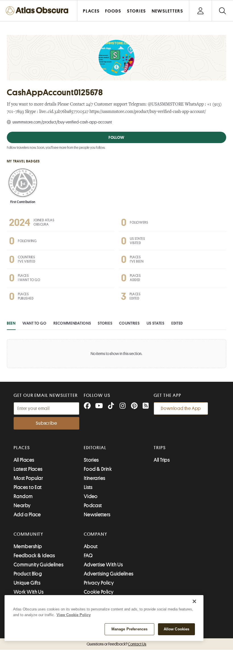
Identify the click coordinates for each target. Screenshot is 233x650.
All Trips (162, 460)
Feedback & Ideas (34, 555)
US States (156, 323)
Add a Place (27, 514)
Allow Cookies (177, 629)
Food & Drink (98, 469)
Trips (160, 447)
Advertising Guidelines (109, 573)
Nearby (22, 505)
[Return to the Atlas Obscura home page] (38, 10)
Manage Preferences (129, 629)
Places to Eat (28, 487)
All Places (24, 460)
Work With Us (28, 592)
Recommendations (72, 323)
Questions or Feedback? (116, 644)
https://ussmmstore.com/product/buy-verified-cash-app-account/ (148, 112)
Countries (129, 323)
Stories (105, 323)
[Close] (194, 601)
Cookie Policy (99, 592)
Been (11, 323)
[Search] (222, 10)
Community (28, 534)
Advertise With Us (103, 564)
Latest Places (28, 469)
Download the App (181, 408)
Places (22, 447)
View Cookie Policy (74, 615)
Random (23, 496)
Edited (177, 323)
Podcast (93, 505)
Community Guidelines (38, 564)
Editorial (95, 447)
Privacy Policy (99, 583)
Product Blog (28, 573)
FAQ (88, 555)
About (91, 546)
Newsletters (97, 514)
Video (91, 496)
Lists (88, 487)
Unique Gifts (27, 583)
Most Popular (28, 478)
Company (95, 534)
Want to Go (34, 323)
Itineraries (94, 478)
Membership (28, 546)
